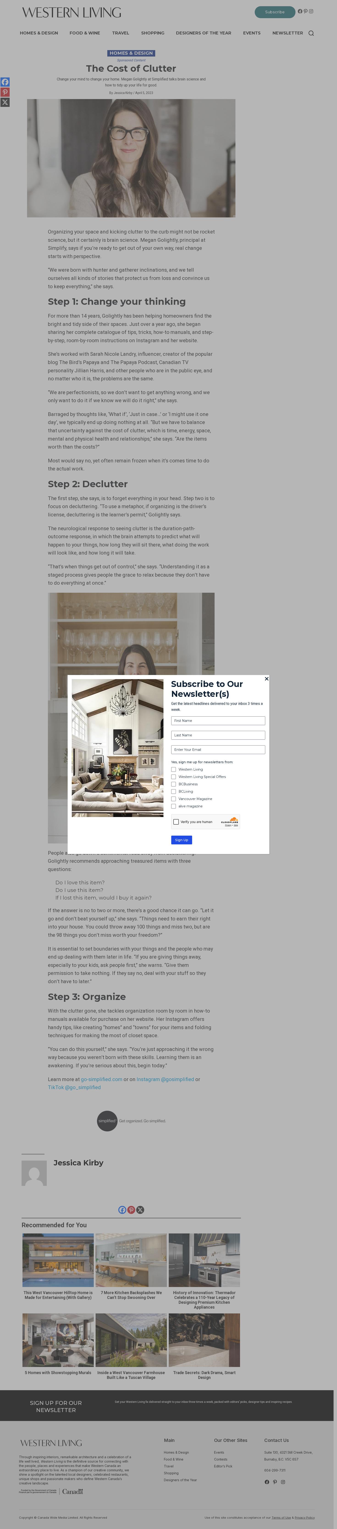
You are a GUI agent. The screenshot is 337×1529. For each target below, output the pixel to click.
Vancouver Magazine (195, 799)
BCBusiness (188, 784)
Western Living (191, 769)
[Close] (266, 679)
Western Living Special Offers (202, 777)
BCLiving (186, 791)
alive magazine (191, 806)
